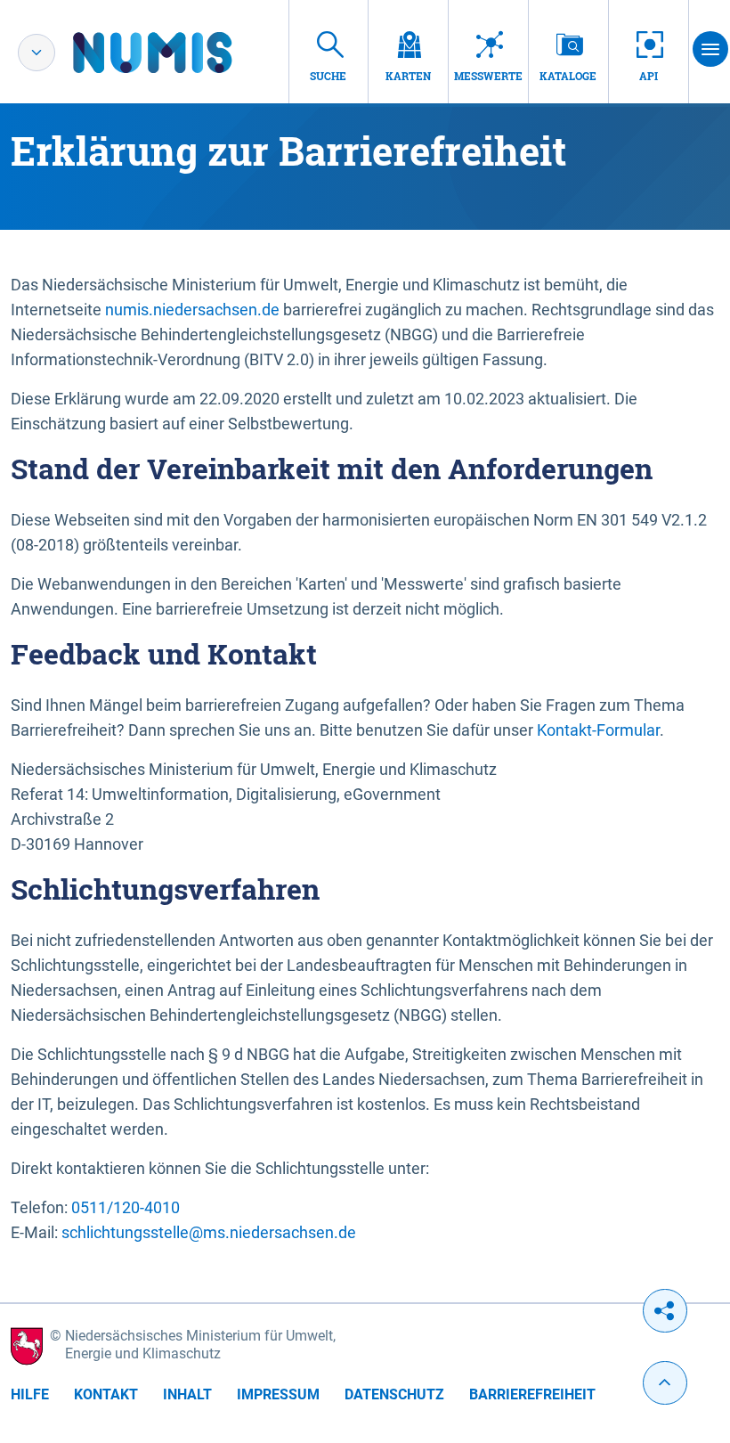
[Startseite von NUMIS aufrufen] (179, 52)
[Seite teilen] (665, 1311)
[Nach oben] (665, 1383)
